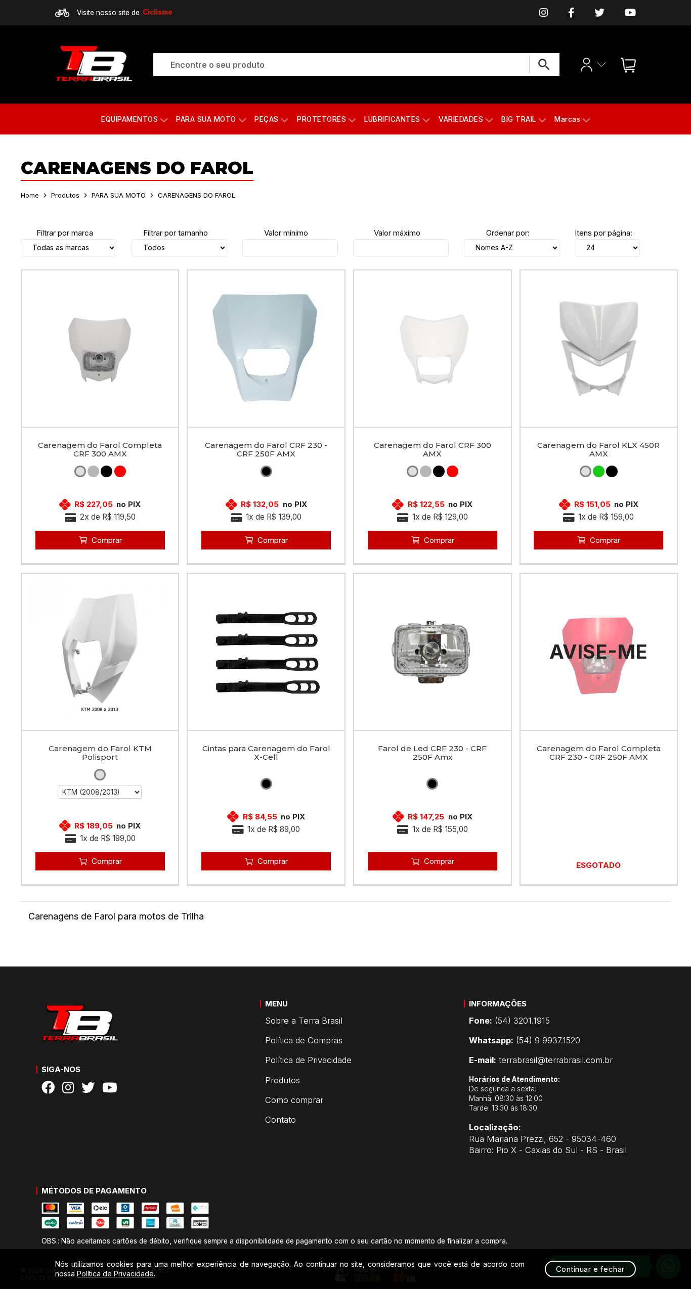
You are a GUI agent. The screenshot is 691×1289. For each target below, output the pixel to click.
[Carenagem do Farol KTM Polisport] (100, 652)
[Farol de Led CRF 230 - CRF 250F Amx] (432, 652)
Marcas (567, 119)
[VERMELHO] (120, 471)
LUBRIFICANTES (392, 119)
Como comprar (294, 1100)
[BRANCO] (80, 471)
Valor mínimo (286, 233)
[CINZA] (93, 471)
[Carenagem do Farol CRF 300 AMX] (432, 348)
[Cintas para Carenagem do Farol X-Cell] (266, 652)
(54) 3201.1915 (509, 1021)
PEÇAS (266, 119)
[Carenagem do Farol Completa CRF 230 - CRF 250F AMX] (599, 652)
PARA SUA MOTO (206, 119)
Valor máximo (397, 233)
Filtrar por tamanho (175, 233)
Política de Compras (303, 1040)
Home (30, 195)
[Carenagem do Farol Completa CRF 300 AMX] (100, 348)
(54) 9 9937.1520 (524, 1040)
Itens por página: (603, 233)
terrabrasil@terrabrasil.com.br (541, 1060)
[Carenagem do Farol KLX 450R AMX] (599, 348)
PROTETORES (321, 119)
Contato (280, 1120)
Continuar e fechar (590, 1269)
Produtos (65, 195)
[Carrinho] (626, 64)
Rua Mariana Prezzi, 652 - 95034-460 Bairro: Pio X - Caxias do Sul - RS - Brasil (548, 1139)
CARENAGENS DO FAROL (196, 195)
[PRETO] (106, 471)
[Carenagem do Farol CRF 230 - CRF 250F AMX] (266, 348)
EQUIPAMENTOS (129, 119)
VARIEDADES (461, 119)
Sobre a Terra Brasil (303, 1021)
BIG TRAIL (518, 119)
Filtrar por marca (64, 233)
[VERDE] (598, 471)
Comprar (107, 540)
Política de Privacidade (308, 1060)
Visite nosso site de (124, 12)
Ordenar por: (508, 233)
